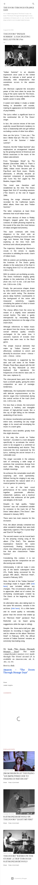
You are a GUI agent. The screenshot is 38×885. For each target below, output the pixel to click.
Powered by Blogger (20, 878)
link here (15, 608)
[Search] (33, 3)
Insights (10, 685)
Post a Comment (13, 782)
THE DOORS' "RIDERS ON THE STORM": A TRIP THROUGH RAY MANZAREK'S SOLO (18, 858)
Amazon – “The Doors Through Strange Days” (19, 671)
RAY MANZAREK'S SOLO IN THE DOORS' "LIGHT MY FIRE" (18, 818)
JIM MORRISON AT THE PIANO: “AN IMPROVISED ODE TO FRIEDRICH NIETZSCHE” (19, 776)
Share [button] (5, 682)
